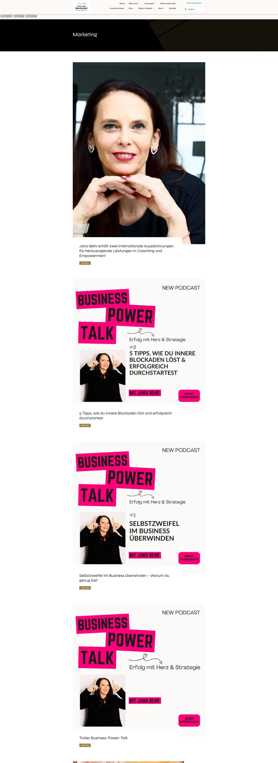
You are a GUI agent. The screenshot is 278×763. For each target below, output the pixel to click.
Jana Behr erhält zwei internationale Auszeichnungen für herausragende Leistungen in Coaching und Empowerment (126, 251)
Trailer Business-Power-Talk (103, 738)
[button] (6, 16)
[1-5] (81, 2)
